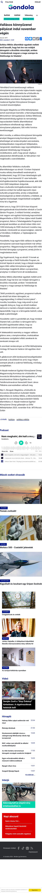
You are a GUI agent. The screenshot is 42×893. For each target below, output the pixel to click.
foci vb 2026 (28, 19)
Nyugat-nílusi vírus (9, 766)
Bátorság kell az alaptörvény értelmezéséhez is (16, 804)
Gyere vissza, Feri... (12, 821)
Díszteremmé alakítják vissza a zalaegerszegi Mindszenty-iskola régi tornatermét (16, 735)
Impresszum (33, 852)
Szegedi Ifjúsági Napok (10, 771)
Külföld (17, 15)
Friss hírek (9, 2)
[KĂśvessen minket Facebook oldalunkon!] (18, 848)
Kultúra (12, 419)
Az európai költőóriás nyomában (14, 670)
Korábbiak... (30, 775)
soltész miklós (23, 419)
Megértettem (35, 890)
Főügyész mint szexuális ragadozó (18, 834)
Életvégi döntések (8, 728)
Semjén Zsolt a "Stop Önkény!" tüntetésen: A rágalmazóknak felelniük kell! (17, 704)
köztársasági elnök (12, 19)
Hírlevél (37, 2)
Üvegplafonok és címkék (11, 615)
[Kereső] (2, 2)
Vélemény (29, 15)
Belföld (7, 15)
